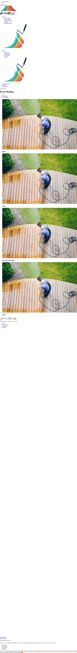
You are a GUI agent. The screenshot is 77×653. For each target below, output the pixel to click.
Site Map (4, 649)
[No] (23, 652)
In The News (7, 55)
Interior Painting (7, 18)
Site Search (4, 646)
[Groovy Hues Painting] (7, 14)
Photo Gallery (7, 54)
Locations (4, 85)
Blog (5, 51)
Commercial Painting (8, 20)
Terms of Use (4, 645)
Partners (6, 56)
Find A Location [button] (3, 637)
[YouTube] (38, 636)
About (3, 50)
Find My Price (4, 86)
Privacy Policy (4, 647)
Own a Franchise (5, 1)
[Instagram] (38, 482)
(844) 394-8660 (3, 5)
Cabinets (6, 22)
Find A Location (3, 88)
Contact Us (4, 326)
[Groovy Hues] (8, 320)
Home (3, 95)
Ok (21, 652)
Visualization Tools (5, 84)
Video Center (7, 53)
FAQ (3, 2)
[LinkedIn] (38, 559)
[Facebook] (38, 405)
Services (3, 17)
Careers (3, 323)
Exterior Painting (8, 19)
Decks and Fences (8, 23)
